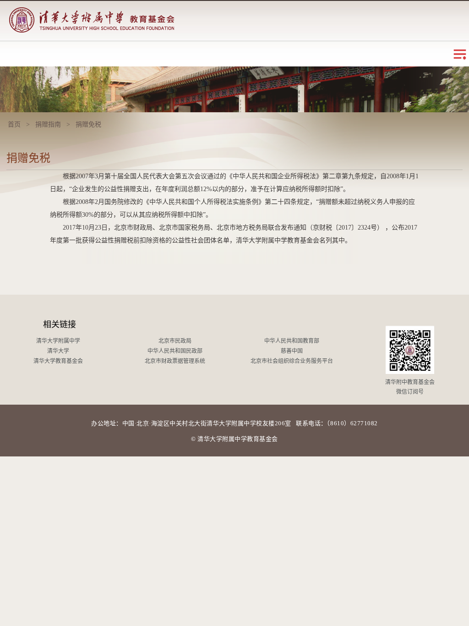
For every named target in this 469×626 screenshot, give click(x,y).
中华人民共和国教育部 (291, 341)
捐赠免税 (88, 124)
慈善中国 (292, 351)
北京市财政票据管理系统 (175, 361)
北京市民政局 (174, 341)
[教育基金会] (91, 16)
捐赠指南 (48, 124)
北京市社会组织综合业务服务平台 (292, 361)
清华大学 (58, 351)
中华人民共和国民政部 (174, 351)
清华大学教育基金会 (58, 361)
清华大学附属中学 (58, 341)
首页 (14, 124)
